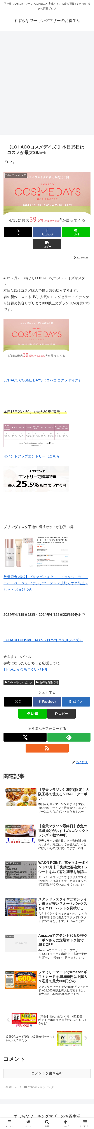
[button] (47, 244)
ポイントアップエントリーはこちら (31, 456)
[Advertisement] (47, 81)
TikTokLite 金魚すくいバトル (25, 669)
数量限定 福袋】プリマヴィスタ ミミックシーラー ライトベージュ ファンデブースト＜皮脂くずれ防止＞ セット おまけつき (45, 583)
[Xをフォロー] (25, 737)
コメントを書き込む (47, 1073)
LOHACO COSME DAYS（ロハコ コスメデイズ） (42, 380)
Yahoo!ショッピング (20, 682)
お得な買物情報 (49, 682)
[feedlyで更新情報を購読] (69, 737)
